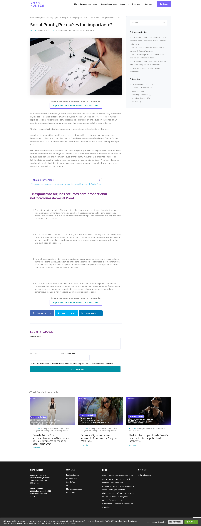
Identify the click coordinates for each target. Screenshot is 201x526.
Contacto (164, 4)
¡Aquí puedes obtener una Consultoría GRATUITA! (76, 105)
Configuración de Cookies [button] (156, 522)
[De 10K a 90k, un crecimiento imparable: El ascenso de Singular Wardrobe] (100, 411)
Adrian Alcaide (43, 30)
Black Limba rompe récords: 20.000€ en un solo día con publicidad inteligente (148, 438)
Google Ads (136, 91)
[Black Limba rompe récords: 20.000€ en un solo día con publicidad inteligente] (148, 411)
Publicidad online (72, 475)
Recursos (148, 4)
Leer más (36, 448)
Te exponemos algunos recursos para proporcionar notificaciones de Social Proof (66, 184)
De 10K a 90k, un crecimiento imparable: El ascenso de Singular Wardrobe (99, 438)
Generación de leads (108, 4)
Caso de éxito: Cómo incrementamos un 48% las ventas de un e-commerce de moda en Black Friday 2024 (148, 40)
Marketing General (138, 98)
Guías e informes (144, 475)
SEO (67, 485)
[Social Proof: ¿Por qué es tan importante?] (76, 66)
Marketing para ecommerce (85, 4)
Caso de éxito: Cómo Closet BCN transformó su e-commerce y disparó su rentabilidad (117, 503)
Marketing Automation (140, 95)
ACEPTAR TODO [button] (191, 522)
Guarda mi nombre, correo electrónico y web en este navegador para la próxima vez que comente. (73, 363)
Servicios (123, 4)
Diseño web (70, 492)
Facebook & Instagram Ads (83, 30)
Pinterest (135, 101)
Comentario (35, 336)
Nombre (34, 353)
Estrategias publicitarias (63, 30)
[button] (98, 180)
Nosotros (136, 4)
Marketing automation (74, 489)
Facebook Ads (71, 478)
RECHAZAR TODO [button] (175, 522)
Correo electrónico (69, 353)
